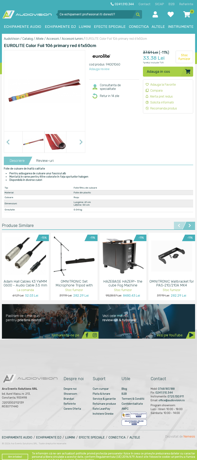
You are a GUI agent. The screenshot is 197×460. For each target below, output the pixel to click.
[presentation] (8, 142)
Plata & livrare (101, 393)
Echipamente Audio (17, 437)
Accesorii (52, 39)
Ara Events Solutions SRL (24, 443)
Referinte (70, 403)
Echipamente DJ (48, 437)
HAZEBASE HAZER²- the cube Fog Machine (122, 283)
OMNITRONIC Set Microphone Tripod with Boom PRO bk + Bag (74, 283)
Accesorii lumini (72, 39)
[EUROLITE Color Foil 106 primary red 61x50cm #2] (55, 142)
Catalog (27, 39)
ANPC (125, 408)
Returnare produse (104, 403)
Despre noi (70, 389)
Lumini (70, 437)
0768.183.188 (166, 389)
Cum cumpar (101, 389)
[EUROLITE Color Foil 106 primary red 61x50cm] (44, 126)
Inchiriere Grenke (103, 413)
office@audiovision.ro (172, 400)
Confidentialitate (132, 403)
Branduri (69, 398)
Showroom (70, 393)
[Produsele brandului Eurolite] (101, 60)
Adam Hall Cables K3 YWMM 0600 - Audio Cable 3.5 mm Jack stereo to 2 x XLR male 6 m (25, 283)
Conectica (117, 437)
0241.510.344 (164, 392)
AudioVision (11, 39)
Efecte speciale (92, 437)
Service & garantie (104, 398)
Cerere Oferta (72, 408)
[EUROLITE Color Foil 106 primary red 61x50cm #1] (33, 142)
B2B (124, 393)
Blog (124, 389)
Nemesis (189, 436)
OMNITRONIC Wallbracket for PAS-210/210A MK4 (171, 283)
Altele (39, 39)
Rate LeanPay (101, 408)
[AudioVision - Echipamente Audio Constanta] (27, 14)
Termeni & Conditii (133, 398)
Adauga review (99, 69)
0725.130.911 (176, 396)
